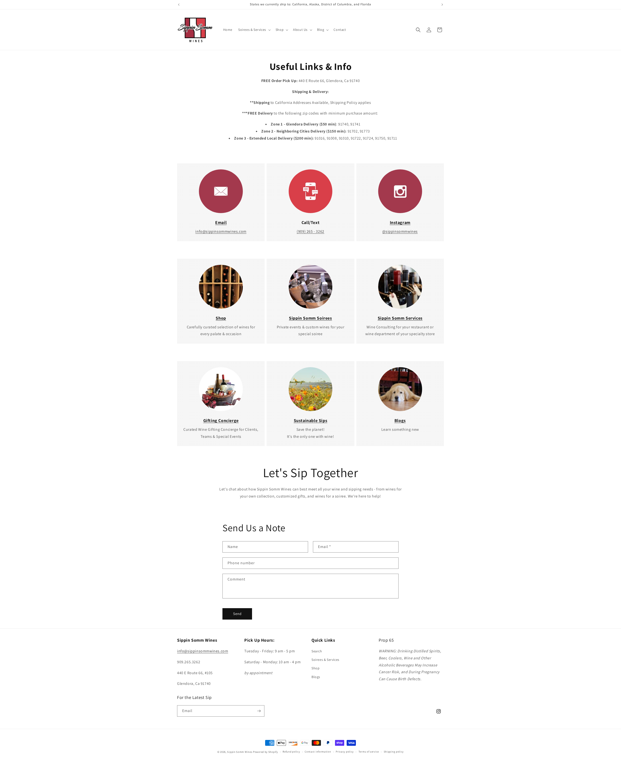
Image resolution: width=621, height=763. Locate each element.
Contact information (318, 751)
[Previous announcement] (178, 4)
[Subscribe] (258, 711)
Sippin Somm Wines (239, 752)
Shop (315, 668)
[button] (254, 30)
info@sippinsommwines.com (220, 231)
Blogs (315, 677)
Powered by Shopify (265, 752)
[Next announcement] (442, 4)
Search (316, 651)
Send (237, 613)
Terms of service (369, 751)
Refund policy (291, 751)
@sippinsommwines (400, 231)
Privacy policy (345, 751)
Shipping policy (394, 751)
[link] (221, 191)
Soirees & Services (325, 659)
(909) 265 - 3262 (310, 231)
